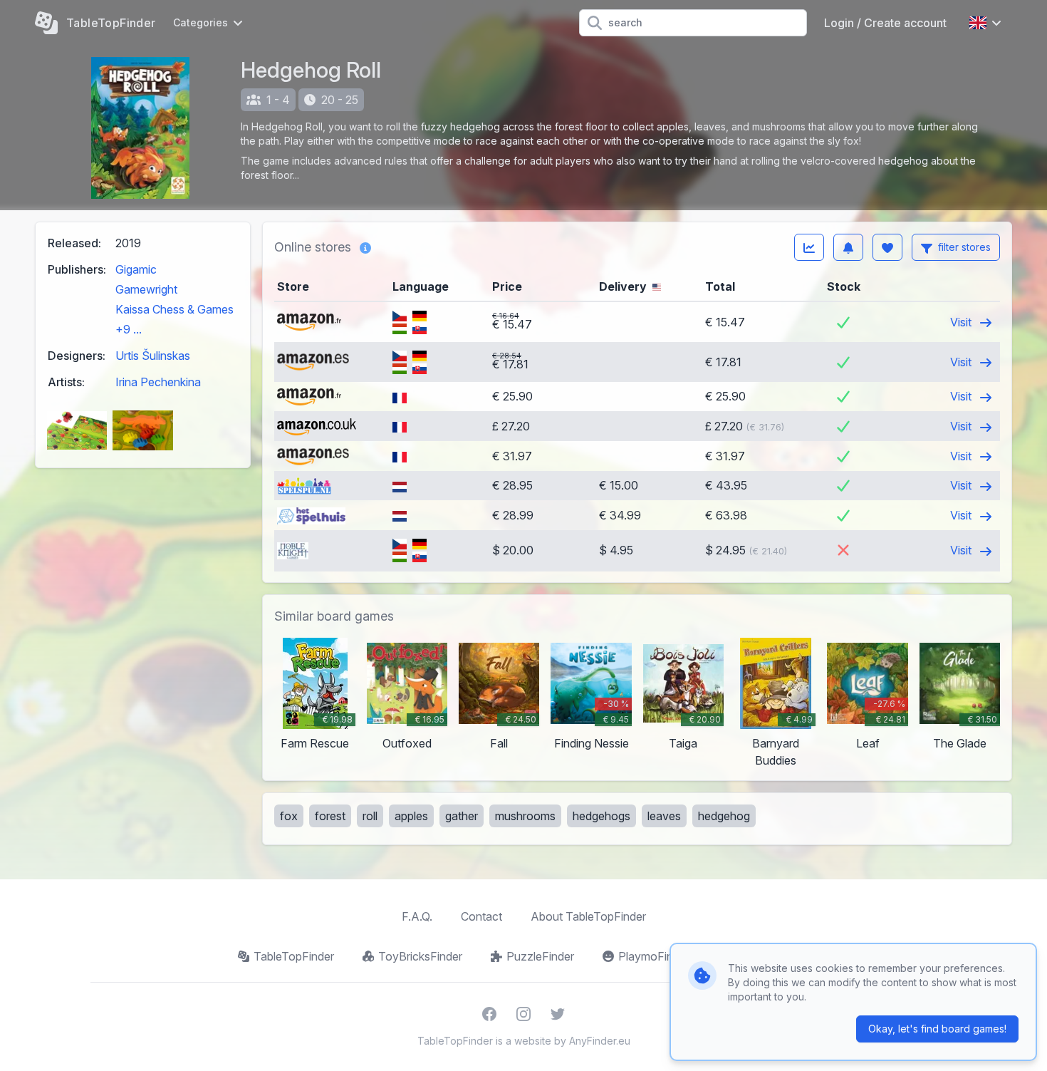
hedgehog (724, 816)
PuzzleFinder (540, 956)
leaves (664, 816)
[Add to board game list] (887, 247)
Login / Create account (885, 23)
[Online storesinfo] (365, 247)
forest (330, 816)
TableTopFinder (294, 956)
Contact (481, 916)
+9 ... (128, 329)
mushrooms (525, 816)
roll (370, 816)
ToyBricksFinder (420, 956)
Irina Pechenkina (158, 382)
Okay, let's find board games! (937, 1029)
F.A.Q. (417, 916)
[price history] (809, 247)
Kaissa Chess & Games (174, 309)
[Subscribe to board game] (848, 247)
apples (411, 816)
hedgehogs (601, 816)
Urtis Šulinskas (152, 355)
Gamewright (146, 289)
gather (461, 816)
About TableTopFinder (588, 916)
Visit (962, 322)
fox (289, 816)
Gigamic (136, 269)
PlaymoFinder (653, 956)
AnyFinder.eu (599, 1041)
